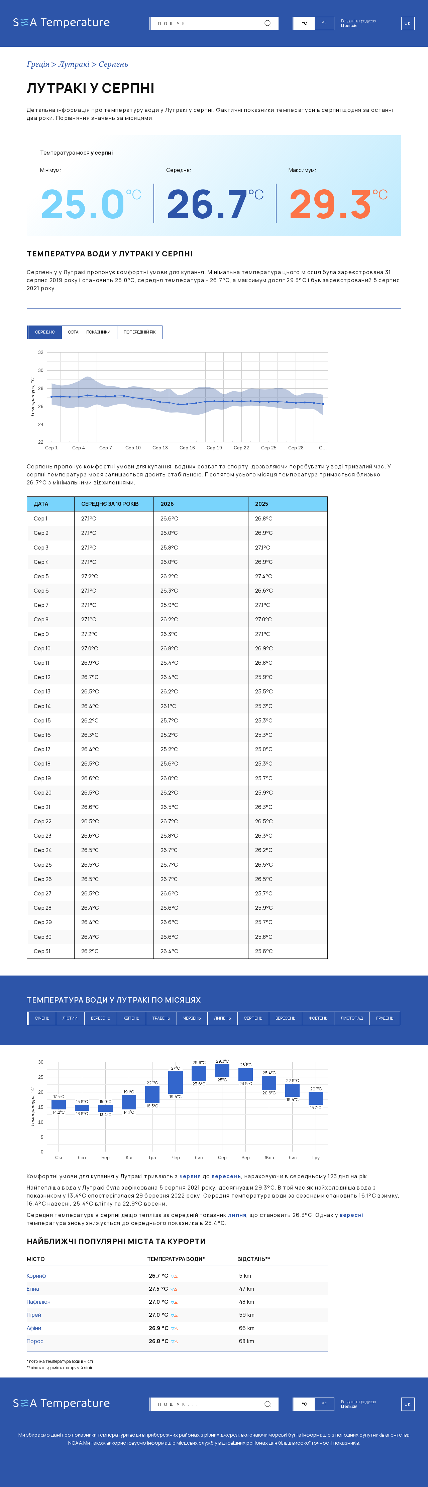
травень (161, 1018)
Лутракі (74, 65)
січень (42, 1018)
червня (190, 1176)
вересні (352, 1215)
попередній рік (139, 332)
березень (100, 1018)
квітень (131, 1018)
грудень (384, 1018)
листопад (352, 1018)
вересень (285, 1018)
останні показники (89, 332)
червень (192, 1018)
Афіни (34, 1328)
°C (304, 23)
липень (222, 1018)
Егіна (33, 1288)
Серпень (113, 65)
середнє (45, 332)
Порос (35, 1341)
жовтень (318, 1018)
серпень (253, 1018)
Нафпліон (38, 1301)
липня (237, 1215)
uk (408, 1404)
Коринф (36, 1275)
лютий (70, 1018)
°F (324, 23)
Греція (38, 65)
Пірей (34, 1314)
